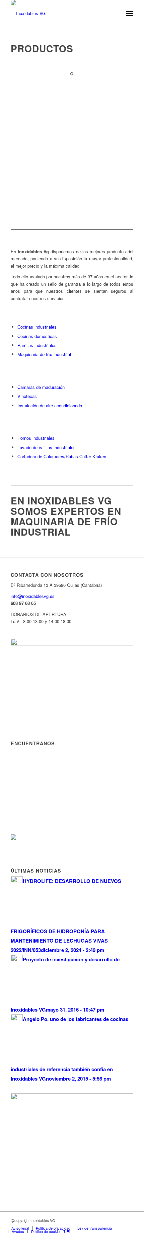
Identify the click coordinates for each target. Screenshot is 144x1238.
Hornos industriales (36, 438)
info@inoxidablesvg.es (33, 596)
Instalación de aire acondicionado (49, 405)
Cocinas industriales (37, 327)
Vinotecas (27, 396)
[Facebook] (128, 1220)
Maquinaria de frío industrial (44, 354)
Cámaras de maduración (41, 387)
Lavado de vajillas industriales (46, 447)
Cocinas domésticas (37, 336)
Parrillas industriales (37, 345)
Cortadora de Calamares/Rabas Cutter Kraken (61, 456)
